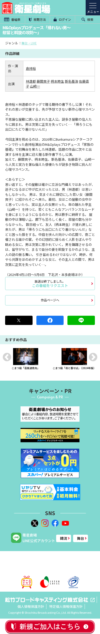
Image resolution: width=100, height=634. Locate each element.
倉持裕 (31, 68)
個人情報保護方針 (30, 606)
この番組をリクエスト (50, 283)
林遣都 (31, 81)
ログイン (64, 19)
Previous (7, 357)
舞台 (80, 538)
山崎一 (35, 86)
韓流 (63, 538)
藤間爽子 (43, 81)
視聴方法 (39, 19)
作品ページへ (50, 300)
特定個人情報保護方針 (66, 606)
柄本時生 (57, 81)
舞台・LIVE (29, 43)
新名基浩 (71, 81)
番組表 (16, 19)
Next (93, 357)
